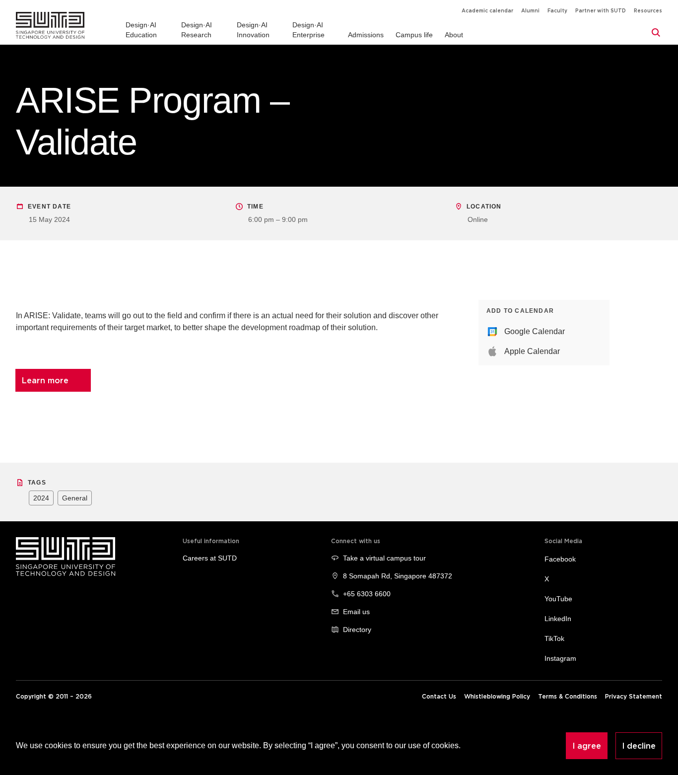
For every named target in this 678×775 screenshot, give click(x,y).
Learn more (45, 380)
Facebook (560, 559)
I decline (639, 746)
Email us (356, 612)
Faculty (557, 10)
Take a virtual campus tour (384, 558)
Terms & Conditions (567, 696)
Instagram (560, 658)
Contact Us (439, 696)
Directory (357, 630)
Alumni (530, 10)
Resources (648, 10)
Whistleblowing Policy (497, 696)
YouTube (558, 599)
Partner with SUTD (600, 10)
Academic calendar (487, 10)
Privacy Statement (633, 696)
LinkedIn (557, 619)
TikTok (554, 638)
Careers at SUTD (210, 558)
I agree (586, 746)
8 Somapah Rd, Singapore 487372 (397, 576)
